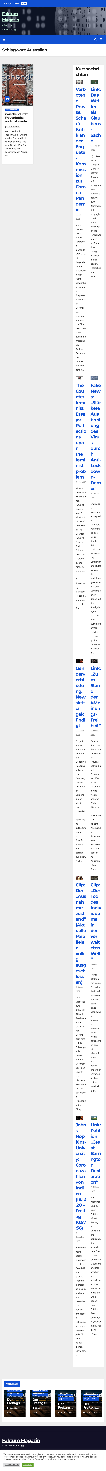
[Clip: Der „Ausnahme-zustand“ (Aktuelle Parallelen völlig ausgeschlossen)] (79, 877)
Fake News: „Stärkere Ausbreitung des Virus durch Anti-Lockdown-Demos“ (96, 437)
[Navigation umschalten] (101, 39)
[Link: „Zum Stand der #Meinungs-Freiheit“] (94, 661)
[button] (95, 39)
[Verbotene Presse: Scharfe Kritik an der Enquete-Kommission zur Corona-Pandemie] (79, 82)
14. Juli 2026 (92, 1412)
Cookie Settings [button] (12, 1465)
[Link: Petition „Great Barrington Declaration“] (94, 1117)
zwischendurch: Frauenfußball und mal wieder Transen (16, 119)
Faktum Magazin (21, 1440)
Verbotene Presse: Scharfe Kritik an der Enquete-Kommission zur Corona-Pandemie (81, 149)
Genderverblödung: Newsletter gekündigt (80, 697)
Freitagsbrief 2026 (13, 1394)
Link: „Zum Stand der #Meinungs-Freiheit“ (96, 697)
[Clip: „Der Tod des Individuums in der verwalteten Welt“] (94, 877)
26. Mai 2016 (13, 127)
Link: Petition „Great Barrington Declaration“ (96, 1153)
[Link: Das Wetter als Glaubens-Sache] (94, 82)
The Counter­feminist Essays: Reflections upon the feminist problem (81, 431)
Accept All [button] (27, 1465)
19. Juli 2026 (66, 1412)
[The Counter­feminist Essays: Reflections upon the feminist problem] (79, 378)
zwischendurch (12, 110)
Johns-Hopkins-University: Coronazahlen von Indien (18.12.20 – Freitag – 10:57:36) (81, 1176)
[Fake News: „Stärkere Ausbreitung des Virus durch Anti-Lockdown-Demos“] (94, 378)
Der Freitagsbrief (15, 1390)
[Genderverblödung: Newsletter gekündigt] (79, 661)
